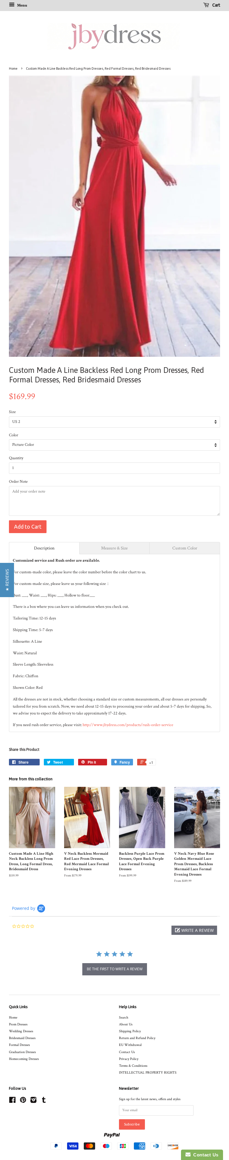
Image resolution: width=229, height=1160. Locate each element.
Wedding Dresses (21, 1031)
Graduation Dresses (22, 1052)
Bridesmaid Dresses (22, 1038)
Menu (21, 5)
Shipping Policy (130, 1031)
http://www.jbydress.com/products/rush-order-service (128, 725)
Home (13, 68)
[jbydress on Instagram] (33, 1101)
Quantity (16, 458)
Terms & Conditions (133, 1066)
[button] (194, 930)
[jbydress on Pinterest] (23, 1101)
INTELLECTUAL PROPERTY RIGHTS (148, 1072)
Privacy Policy (128, 1059)
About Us (125, 1024)
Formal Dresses (19, 1045)
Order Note (18, 481)
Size (12, 412)
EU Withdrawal (130, 1045)
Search (123, 1017)
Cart (215, 5)
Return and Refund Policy (137, 1038)
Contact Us (127, 1052)
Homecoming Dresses (24, 1059)
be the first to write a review (115, 968)
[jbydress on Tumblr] (44, 1101)
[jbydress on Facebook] (12, 1101)
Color (13, 435)
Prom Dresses (18, 1024)
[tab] (44, 548)
